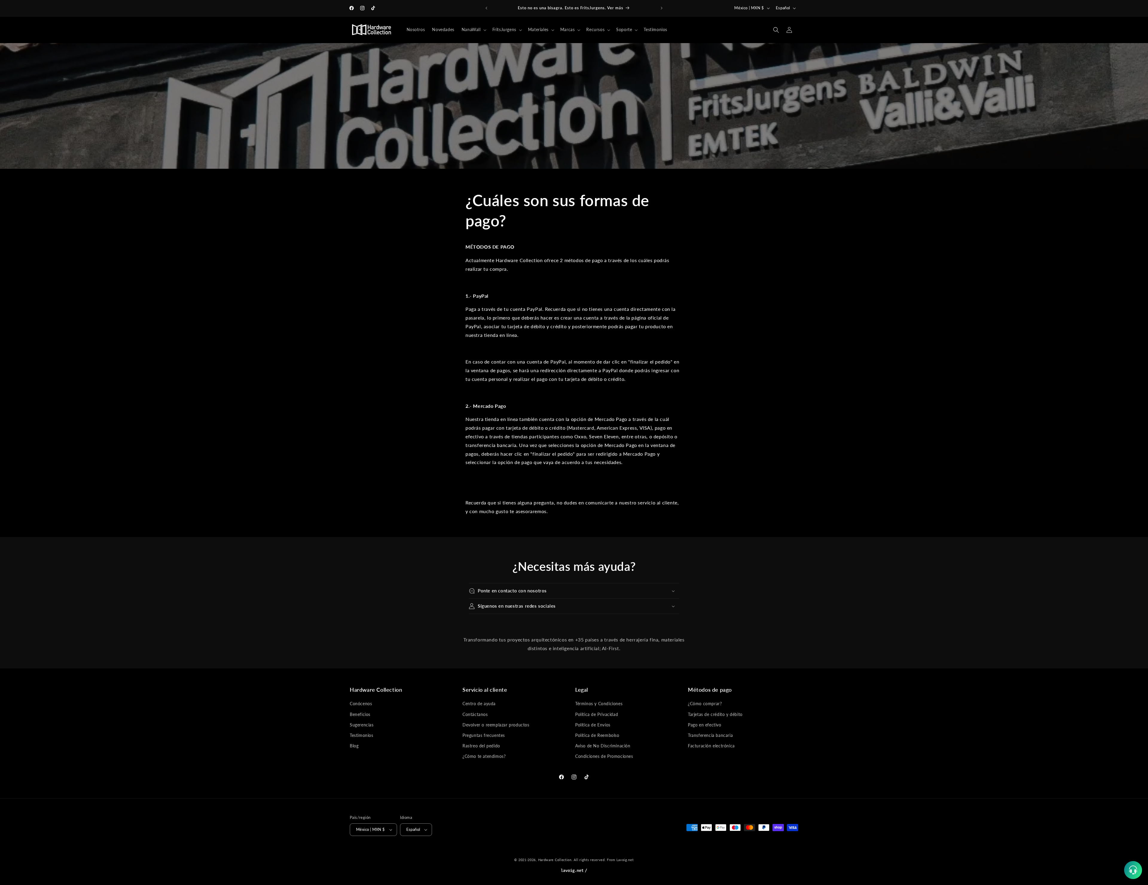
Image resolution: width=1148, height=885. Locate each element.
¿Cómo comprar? (705, 703)
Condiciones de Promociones (604, 756)
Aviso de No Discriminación (603, 745)
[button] (473, 29)
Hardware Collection (555, 860)
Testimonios (361, 735)
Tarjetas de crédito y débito (715, 714)
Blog (354, 745)
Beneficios (360, 714)
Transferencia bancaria (710, 735)
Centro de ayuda (479, 703)
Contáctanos (475, 714)
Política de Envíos (592, 724)
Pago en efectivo (704, 724)
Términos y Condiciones (598, 703)
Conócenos (361, 703)
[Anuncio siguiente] (661, 8)
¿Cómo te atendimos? (484, 756)
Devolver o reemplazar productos (495, 724)
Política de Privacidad (596, 714)
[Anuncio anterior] (486, 8)
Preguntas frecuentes (483, 735)
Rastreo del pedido (481, 745)
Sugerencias (362, 724)
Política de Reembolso (597, 735)
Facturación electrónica (711, 745)
